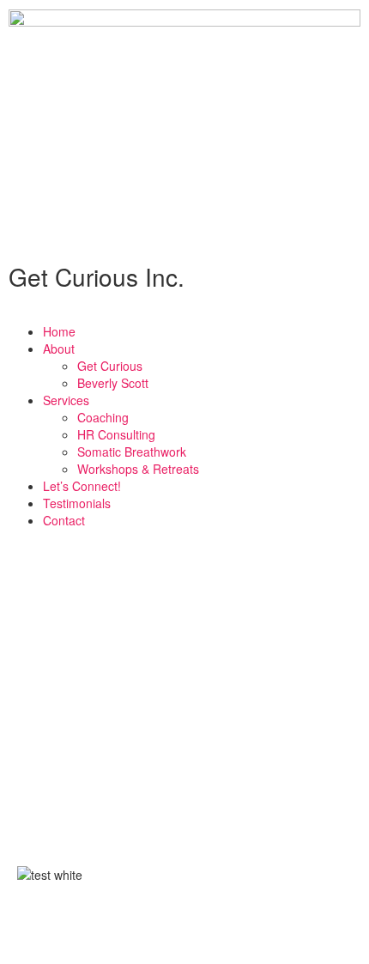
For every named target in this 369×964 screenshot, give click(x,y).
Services (66, 400)
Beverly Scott (112, 382)
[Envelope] (177, 921)
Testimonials (77, 503)
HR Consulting (116, 434)
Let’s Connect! (82, 485)
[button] (184, 314)
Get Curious (109, 365)
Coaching (103, 417)
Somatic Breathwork (131, 451)
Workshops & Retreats (138, 468)
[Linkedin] (85, 921)
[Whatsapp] (224, 921)
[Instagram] (131, 921)
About (59, 348)
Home (59, 331)
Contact (64, 520)
